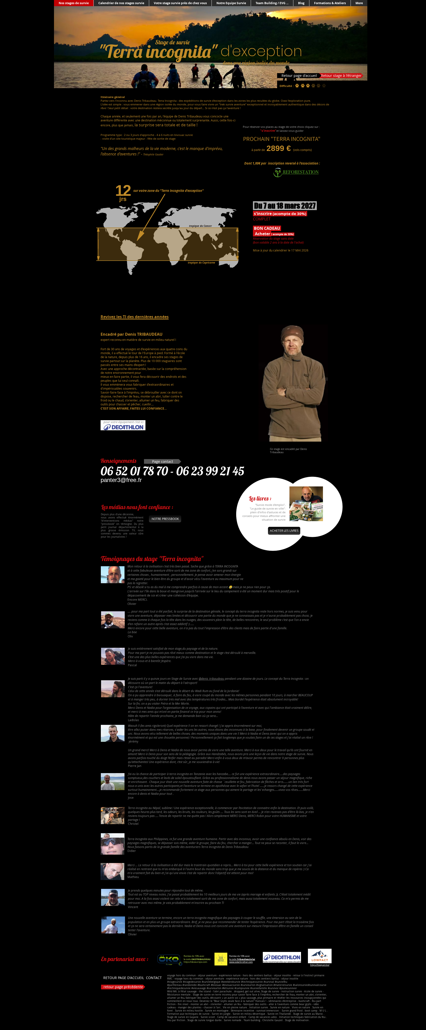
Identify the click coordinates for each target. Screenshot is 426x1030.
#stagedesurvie (192, 981)
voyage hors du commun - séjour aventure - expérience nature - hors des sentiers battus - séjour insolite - (230, 975)
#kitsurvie (228, 988)
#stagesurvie (174, 981)
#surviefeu (281, 981)
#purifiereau (174, 985)
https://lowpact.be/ (319, 965)
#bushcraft (203, 985)
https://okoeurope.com (195, 962)
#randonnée (189, 985)
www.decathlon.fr (296, 961)
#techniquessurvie (252, 981)
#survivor (273, 988)
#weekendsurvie (230, 981)
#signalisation (264, 985)
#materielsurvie (282, 985)
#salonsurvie (300, 985)
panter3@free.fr (121, 480)
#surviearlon (248, 985)
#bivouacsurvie (231, 985)
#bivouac (216, 985)
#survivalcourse (317, 985)
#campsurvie (241, 988)
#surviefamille (258, 988)
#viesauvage (198, 988)
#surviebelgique (211, 981)
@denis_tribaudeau (211, 679)
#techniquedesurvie (179, 988)
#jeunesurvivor (288, 988)
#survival (269, 981)
